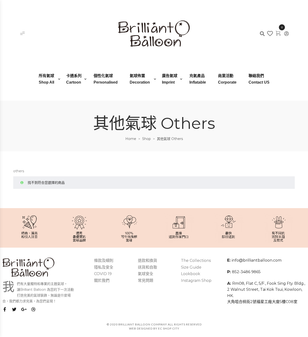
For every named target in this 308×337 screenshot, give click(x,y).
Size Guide (191, 267)
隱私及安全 (103, 267)
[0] (278, 33)
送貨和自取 (147, 267)
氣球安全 (145, 273)
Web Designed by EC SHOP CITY (154, 328)
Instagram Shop (196, 280)
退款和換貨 (147, 260)
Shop (146, 139)
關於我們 (101, 280)
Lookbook (190, 273)
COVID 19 (103, 273)
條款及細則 (103, 260)
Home (130, 139)
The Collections (196, 260)
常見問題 (145, 280)
